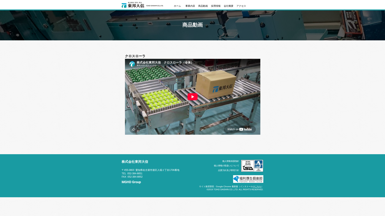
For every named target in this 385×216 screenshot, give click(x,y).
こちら (258, 186)
